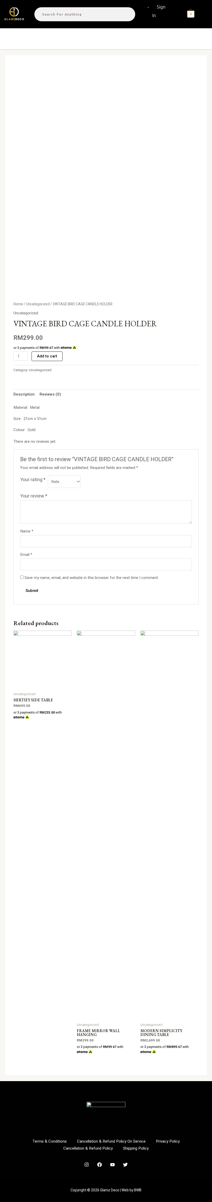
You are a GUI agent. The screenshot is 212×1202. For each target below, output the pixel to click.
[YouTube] (112, 1164)
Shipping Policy (136, 1148)
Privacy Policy (168, 1141)
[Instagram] (86, 1164)
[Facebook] (99, 1164)
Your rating (33, 479)
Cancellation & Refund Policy (88, 1148)
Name (26, 531)
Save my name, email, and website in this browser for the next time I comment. (92, 578)
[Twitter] (125, 1164)
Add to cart (47, 356)
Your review (33, 496)
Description (24, 394)
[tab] (24, 394)
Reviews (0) (50, 394)
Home (18, 304)
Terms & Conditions (50, 1141)
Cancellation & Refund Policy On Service (111, 1141)
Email (26, 554)
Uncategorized (38, 304)
